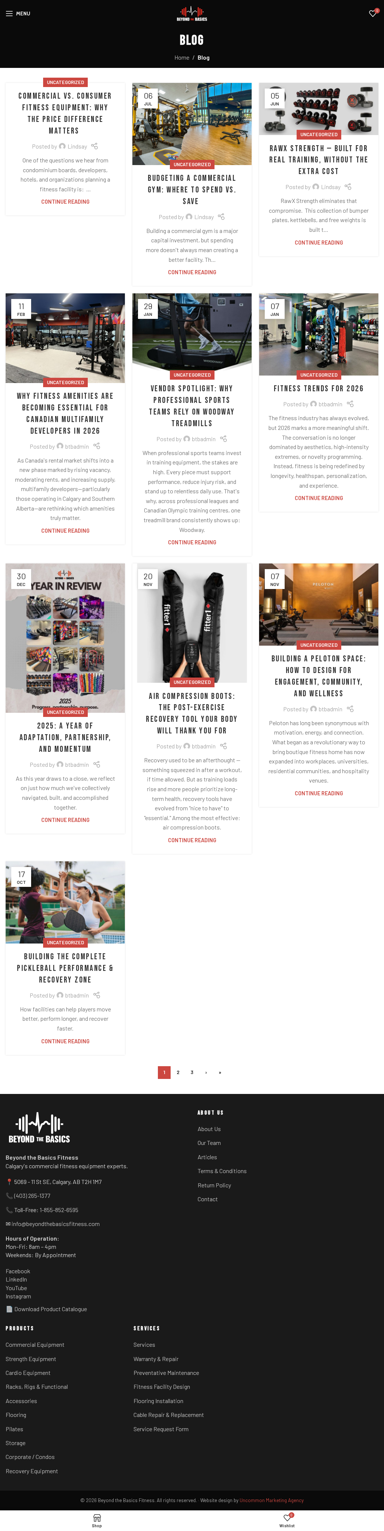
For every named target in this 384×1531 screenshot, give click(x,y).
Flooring (16, 1414)
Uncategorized (65, 82)
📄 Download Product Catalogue (46, 1308)
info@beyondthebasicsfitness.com (56, 1223)
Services (144, 1344)
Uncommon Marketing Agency (272, 1500)
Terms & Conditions (222, 1170)
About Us (209, 1128)
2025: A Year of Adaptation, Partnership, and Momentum (65, 737)
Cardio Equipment (28, 1372)
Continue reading (65, 201)
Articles (207, 1156)
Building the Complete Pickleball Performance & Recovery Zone (65, 968)
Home (181, 57)
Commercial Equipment (35, 1344)
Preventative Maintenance (166, 1372)
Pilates (14, 1428)
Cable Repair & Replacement (169, 1414)
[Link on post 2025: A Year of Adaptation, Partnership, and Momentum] (65, 638)
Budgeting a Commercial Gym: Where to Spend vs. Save (192, 190)
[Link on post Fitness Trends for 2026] (318, 334)
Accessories (21, 1400)
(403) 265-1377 (32, 1195)
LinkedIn (16, 1279)
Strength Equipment (31, 1358)
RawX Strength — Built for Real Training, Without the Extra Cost (318, 160)
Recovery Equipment (32, 1470)
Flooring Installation (158, 1400)
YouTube (16, 1287)
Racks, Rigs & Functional (37, 1386)
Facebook (18, 1270)
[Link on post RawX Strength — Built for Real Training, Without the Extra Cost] (318, 109)
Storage (16, 1442)
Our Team (209, 1142)
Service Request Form (161, 1428)
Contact (208, 1198)
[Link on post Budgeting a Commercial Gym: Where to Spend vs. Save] (192, 124)
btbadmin (77, 446)
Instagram (18, 1296)
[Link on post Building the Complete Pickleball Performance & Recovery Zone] (65, 902)
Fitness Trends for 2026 (319, 389)
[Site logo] (192, 13)
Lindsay (77, 146)
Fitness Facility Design (162, 1386)
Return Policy (214, 1184)
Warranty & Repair (156, 1358)
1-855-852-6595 (59, 1209)
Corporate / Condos (30, 1456)
